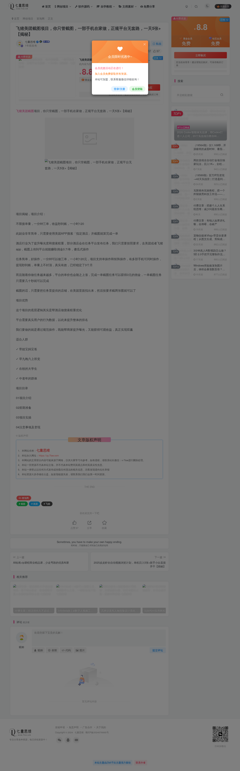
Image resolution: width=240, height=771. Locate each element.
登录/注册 (119, 89)
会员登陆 (137, 89)
